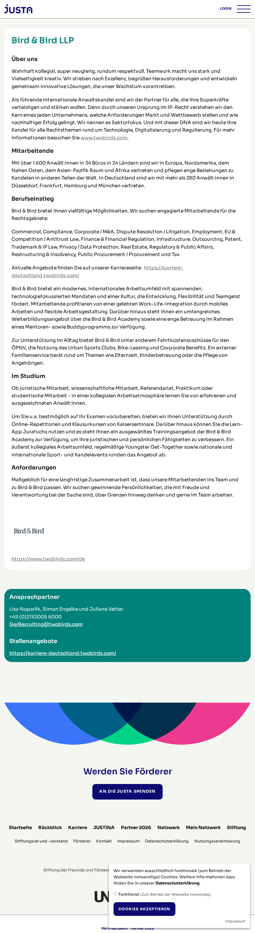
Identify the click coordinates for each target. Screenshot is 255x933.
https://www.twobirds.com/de (48, 559)
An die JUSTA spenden (127, 791)
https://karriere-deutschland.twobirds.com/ (62, 653)
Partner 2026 (136, 827)
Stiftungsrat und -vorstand (41, 841)
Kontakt (104, 841)
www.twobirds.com (104, 138)
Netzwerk (168, 827)
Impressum (128, 841)
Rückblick (50, 827)
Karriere (77, 827)
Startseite (20, 827)
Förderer (82, 841)
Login (225, 9)
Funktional (164, 894)
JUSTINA (103, 827)
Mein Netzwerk (203, 827)
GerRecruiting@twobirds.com (46, 624)
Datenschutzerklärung (167, 841)
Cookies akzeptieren (144, 909)
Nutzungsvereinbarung (217, 841)
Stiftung (236, 827)
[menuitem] (20, 827)
